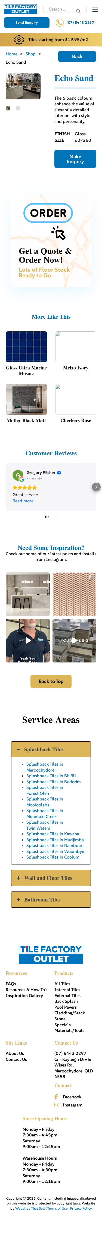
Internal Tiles (67, 989)
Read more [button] (23, 500)
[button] (5, 487)
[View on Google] (18, 475)
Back (77, 56)
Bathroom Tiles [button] (42, 899)
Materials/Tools (69, 1030)
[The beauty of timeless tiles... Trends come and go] (28, 594)
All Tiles (62, 983)
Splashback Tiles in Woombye (55, 851)
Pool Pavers (65, 1007)
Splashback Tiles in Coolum (52, 857)
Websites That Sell (30, 1208)
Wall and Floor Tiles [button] (48, 878)
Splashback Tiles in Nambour (54, 845)
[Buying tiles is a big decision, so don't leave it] (28, 640)
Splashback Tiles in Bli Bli (51, 775)
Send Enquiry (27, 22)
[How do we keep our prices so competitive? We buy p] (74, 640)
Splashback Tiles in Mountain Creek (44, 813)
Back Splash (66, 1001)
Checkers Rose (75, 420)
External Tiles (67, 995)
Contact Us (16, 1059)
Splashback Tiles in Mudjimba (55, 839)
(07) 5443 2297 (80, 22)
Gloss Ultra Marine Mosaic (26, 370)
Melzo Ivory (75, 367)
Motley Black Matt (26, 420)
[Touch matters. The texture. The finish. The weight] (74, 594)
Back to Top (51, 681)
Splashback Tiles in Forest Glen (44, 790)
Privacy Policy (81, 1208)
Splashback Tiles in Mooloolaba (44, 801)
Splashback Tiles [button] (44, 749)
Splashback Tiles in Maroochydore (44, 766)
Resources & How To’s (26, 989)
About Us (15, 1053)
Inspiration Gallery (24, 995)
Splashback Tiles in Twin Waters (44, 824)
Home (11, 53)
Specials (62, 1024)
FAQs (11, 983)
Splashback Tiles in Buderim (53, 781)
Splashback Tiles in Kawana (52, 833)
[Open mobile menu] (95, 10)
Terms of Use (57, 1208)
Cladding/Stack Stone (69, 1015)
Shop (31, 53)
